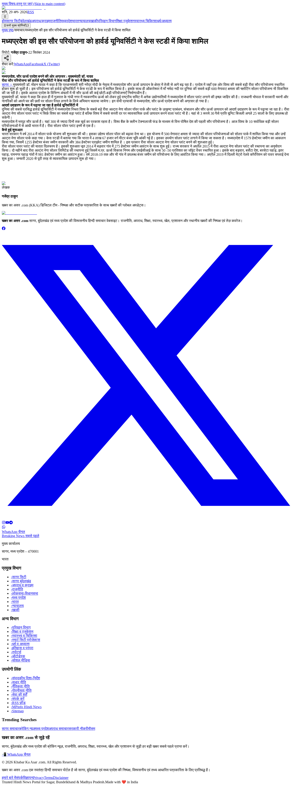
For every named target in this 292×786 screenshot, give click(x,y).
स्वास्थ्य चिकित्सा (146, 21)
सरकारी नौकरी (78, 729)
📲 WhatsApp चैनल (16, 754)
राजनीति (55, 21)
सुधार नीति (18, 682)
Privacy (38, 778)
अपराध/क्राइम (41, 21)
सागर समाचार (11, 729)
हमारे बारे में (9, 778)
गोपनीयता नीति (21, 690)
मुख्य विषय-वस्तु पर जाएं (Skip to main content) (33, 4)
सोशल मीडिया (20, 660)
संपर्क (19, 778)
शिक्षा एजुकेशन (125, 21)
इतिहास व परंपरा (22, 648)
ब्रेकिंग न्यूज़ (27, 729)
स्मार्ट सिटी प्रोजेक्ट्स (25, 640)
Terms (48, 778)
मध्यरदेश (66, 21)
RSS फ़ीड (18, 703)
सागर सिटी (13, 21)
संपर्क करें (17, 699)
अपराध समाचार (59, 729)
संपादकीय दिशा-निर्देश (25, 678)
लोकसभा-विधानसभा (24, 593)
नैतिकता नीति (20, 686)
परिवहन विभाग (107, 21)
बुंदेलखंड (26, 21)
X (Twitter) (52, 64)
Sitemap (17, 711)
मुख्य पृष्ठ (7, 30)
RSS (30, 12)
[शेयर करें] (6, 58)
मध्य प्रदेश (18, 597)
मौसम (91, 729)
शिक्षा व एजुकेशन (22, 631)
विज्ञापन (28, 778)
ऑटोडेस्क (18, 656)
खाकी (94, 21)
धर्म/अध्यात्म (164, 21)
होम (4, 21)
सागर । (7, 85)
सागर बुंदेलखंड (21, 581)
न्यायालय (84, 21)
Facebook (36, 64)
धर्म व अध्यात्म (20, 644)
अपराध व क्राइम (22, 585)
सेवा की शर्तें (19, 694)
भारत (75, 21)
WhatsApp (21, 64)
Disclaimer (60, 778)
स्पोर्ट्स (16, 652)
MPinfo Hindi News (26, 707)
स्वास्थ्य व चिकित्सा (24, 636)
